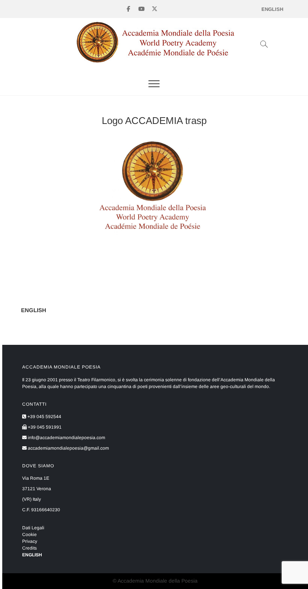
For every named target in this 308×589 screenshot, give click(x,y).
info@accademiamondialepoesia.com (66, 437)
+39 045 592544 (43, 416)
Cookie (29, 534)
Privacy (29, 541)
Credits (29, 548)
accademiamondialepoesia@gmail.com (68, 448)
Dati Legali (33, 527)
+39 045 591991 (44, 427)
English (272, 9)
